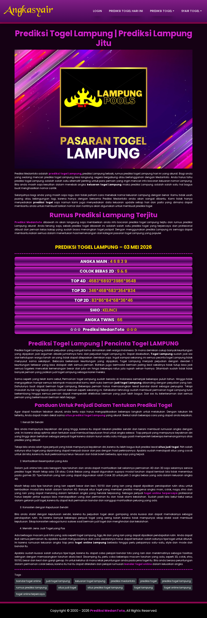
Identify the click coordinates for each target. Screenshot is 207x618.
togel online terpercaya (30, 594)
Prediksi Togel (161, 11)
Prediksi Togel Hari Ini (126, 11)
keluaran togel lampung (90, 581)
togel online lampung (177, 587)
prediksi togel (148, 581)
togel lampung (143, 587)
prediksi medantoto (123, 581)
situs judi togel (67, 587)
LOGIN (97, 11)
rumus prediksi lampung (31, 587)
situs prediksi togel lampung (105, 587)
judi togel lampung (58, 581)
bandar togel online (28, 581)
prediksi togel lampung (176, 581)
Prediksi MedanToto (107, 610)
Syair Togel (190, 11)
